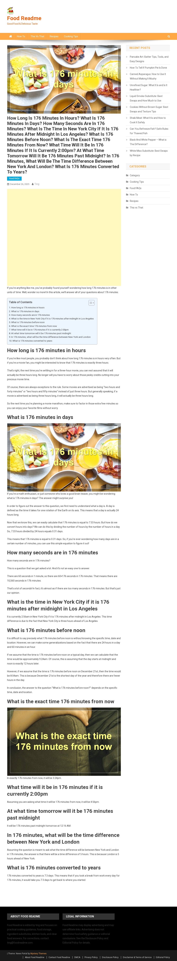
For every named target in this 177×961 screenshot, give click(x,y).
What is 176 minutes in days (25, 311)
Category (135, 175)
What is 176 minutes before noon (28, 322)
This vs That (37, 36)
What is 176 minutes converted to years (32, 340)
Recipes (54, 36)
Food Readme (24, 18)
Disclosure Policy (110, 957)
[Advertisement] (64, 213)
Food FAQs (14, 178)
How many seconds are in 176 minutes (30, 315)
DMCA (77, 957)
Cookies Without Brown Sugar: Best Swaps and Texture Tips (149, 109)
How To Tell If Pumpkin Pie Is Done (148, 67)
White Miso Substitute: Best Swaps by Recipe (149, 153)
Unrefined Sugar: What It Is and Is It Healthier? (148, 87)
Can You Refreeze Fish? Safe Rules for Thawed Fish (149, 131)
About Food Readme (34, 957)
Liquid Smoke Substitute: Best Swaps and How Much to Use (146, 98)
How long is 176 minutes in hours (27, 307)
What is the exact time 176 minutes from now (34, 326)
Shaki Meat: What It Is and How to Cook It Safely (148, 120)
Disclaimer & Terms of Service (137, 957)
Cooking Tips (71, 36)
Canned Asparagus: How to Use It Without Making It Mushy (148, 76)
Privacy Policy (91, 957)
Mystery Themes (38, 953)
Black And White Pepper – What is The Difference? (148, 142)
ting (36, 184)
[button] (90, 303)
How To (21, 36)
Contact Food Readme (59, 957)
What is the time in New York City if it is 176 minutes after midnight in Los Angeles (52, 318)
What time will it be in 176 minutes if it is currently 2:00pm (40, 329)
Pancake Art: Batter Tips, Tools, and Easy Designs (149, 59)
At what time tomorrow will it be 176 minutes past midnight (41, 333)
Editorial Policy (163, 957)
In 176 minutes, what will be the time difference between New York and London (51, 337)
